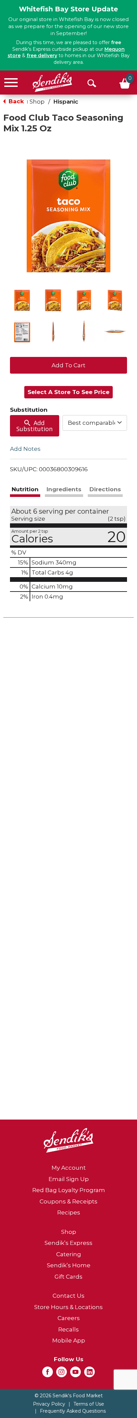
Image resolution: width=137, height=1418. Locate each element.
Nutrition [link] (25, 489)
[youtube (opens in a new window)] (75, 1374)
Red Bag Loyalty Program (68, 1190)
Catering (68, 1254)
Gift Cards (68, 1276)
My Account (69, 1167)
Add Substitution (34, 426)
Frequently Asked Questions (73, 1411)
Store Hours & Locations (68, 1307)
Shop (37, 101)
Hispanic (65, 101)
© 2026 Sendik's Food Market (69, 1396)
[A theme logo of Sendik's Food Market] (52, 82)
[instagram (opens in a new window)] (61, 1374)
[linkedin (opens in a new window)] (89, 1374)
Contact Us (68, 1295)
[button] (22, 300)
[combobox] (95, 422)
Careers (69, 1318)
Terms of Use (88, 1404)
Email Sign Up (69, 1179)
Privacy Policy (49, 1404)
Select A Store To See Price (68, 392)
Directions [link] (105, 489)
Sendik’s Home (68, 1265)
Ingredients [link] (64, 489)
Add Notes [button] (25, 448)
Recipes (68, 1212)
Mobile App (68, 1340)
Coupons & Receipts (68, 1201)
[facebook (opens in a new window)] (47, 1374)
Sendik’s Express (68, 1243)
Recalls (68, 1329)
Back (15, 101)
